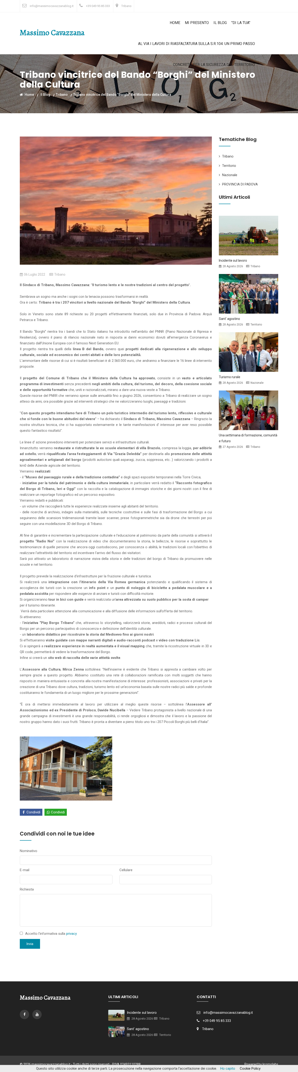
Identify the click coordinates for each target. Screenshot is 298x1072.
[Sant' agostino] (248, 293)
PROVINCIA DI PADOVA (240, 184)
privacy (71, 934)
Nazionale (229, 175)
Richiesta (27, 889)
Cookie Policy (250, 1068)
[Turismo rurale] (248, 352)
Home (175, 23)
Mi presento (197, 23)
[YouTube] (37, 1014)
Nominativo (28, 851)
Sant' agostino (229, 319)
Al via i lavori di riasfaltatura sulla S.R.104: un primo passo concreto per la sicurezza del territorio (196, 54)
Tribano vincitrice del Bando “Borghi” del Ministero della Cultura (122, 94)
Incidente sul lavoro (233, 260)
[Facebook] (25, 1014)
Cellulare (125, 870)
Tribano (126, 6)
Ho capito (227, 1068)
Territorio (229, 166)
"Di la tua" (240, 23)
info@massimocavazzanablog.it (52, 6)
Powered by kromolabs (261, 1064)
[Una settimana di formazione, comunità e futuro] (248, 410)
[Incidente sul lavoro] (248, 235)
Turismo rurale (229, 377)
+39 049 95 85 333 (98, 6)
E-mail (24, 870)
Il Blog (220, 23)
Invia (30, 944)
